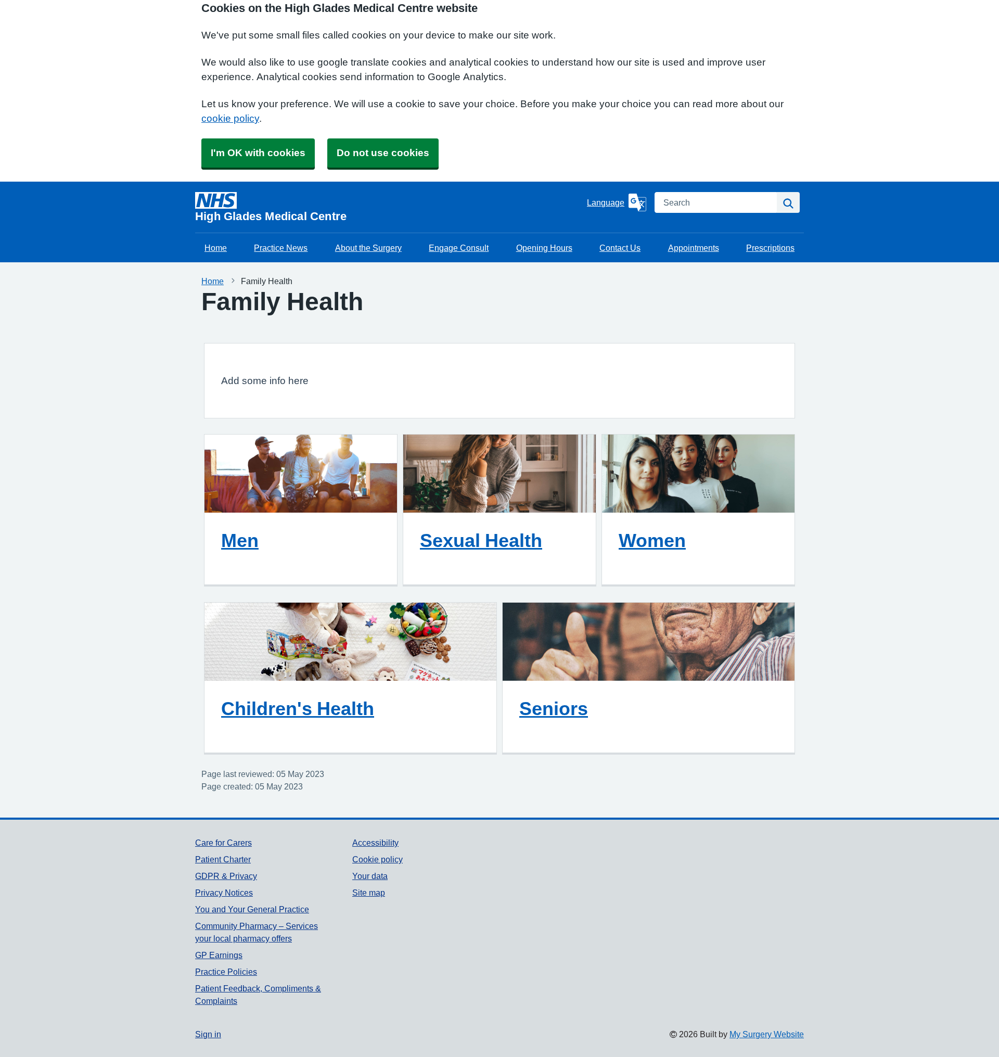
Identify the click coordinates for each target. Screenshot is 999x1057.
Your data (370, 876)
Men (240, 540)
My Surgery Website (766, 1034)
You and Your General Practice (252, 909)
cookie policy (230, 118)
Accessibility (375, 842)
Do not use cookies (383, 153)
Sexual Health (481, 540)
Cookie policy (377, 859)
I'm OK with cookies (258, 153)
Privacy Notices (224, 892)
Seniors (553, 708)
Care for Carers (223, 842)
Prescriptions (770, 248)
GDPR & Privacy (226, 876)
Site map (368, 892)
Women (652, 540)
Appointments (693, 248)
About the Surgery (368, 248)
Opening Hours (544, 248)
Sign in (208, 1034)
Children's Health (297, 708)
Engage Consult (459, 248)
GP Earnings (218, 955)
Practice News (281, 248)
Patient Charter (223, 859)
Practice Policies (226, 971)
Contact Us (620, 248)
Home (215, 248)
